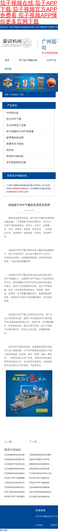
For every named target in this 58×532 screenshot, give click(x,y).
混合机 (10, 150)
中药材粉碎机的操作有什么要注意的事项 (16, 487)
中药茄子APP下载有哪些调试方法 (16, 496)
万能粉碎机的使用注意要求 (40, 455)
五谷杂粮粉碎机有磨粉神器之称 (41, 487)
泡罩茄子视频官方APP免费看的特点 (41, 459)
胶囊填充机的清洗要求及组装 (41, 464)
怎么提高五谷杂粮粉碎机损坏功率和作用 (41, 496)
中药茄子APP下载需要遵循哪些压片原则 (16, 478)
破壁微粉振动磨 (15, 137)
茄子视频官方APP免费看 (20, 131)
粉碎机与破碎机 (15, 156)
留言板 (8, 68)
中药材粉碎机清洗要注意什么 (16, 459)
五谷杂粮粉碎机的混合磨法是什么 (16, 455)
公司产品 (54, 516)
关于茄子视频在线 (28, 60)
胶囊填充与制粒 (15, 143)
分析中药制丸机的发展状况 (40, 492)
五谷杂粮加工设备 (16, 125)
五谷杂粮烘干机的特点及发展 (16, 464)
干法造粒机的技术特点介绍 (40, 473)
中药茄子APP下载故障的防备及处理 (41, 483)
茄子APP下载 (13, 119)
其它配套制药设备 (16, 162)
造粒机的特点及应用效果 (39, 469)
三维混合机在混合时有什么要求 (16, 483)
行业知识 (14, 94)
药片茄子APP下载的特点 (39, 478)
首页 (7, 60)
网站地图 (3, 530)
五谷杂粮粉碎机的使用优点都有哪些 (16, 469)
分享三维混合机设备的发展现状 (16, 492)
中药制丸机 (12, 112)
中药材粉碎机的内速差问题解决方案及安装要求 (16, 473)
